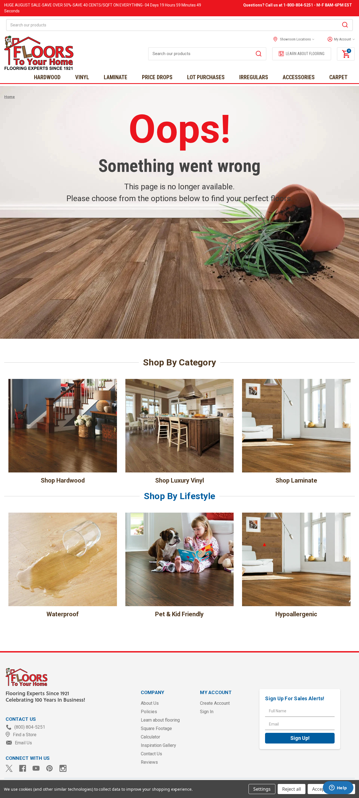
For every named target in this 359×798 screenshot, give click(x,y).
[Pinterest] (49, 768)
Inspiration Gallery (158, 745)
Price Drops (157, 77)
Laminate (115, 77)
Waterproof (63, 614)
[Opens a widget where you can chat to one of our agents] (338, 788)
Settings (262, 789)
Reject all (291, 789)
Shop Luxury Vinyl (179, 480)
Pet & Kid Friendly (179, 614)
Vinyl (82, 77)
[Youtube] (36, 768)
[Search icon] (345, 25)
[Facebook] (22, 768)
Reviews (149, 762)
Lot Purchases (206, 77)
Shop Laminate (296, 480)
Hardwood (47, 77)
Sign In (206, 711)
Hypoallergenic (296, 614)
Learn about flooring (160, 720)
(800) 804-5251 (29, 727)
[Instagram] (62, 768)
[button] (340, 39)
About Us (150, 703)
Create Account (215, 703)
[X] (9, 768)
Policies (149, 711)
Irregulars (253, 77)
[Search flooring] (259, 54)
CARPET (338, 77)
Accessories (299, 77)
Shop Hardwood (63, 480)
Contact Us (151, 753)
